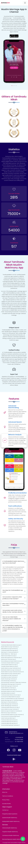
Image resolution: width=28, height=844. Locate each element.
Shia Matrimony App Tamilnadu (8, 677)
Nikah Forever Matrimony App (8, 655)
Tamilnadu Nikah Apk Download (8, 720)
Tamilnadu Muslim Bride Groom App (10, 707)
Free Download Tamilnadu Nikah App (10, 716)
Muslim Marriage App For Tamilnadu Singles (11, 700)
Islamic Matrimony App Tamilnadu (9, 709)
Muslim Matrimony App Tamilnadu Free (10, 668)
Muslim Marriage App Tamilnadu (9, 703)
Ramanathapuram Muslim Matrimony (12, 839)
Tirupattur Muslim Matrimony (10, 831)
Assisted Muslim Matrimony (9, 817)
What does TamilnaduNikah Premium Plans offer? (13, 604)
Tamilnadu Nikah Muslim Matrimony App (10, 645)
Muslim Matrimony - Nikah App (8, 654)
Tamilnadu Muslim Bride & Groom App (10, 695)
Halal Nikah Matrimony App (7, 693)
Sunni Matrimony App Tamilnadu (9, 675)
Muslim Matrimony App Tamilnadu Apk (10, 673)
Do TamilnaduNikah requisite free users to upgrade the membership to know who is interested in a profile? (12, 628)
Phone (6, 737)
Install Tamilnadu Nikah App (7, 718)
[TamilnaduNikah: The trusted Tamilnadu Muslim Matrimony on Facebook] (8, 751)
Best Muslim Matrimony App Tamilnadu (10, 670)
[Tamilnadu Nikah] (5, 3)
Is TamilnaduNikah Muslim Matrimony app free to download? (13, 562)
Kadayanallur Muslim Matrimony (10, 821)
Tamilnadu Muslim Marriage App (9, 650)
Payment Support (9, 741)
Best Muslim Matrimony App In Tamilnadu (11, 691)
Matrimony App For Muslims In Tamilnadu (11, 711)
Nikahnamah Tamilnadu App (8, 659)
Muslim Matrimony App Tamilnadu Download (12, 671)
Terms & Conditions (7, 796)
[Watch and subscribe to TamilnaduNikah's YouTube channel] (19, 751)
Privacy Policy (5, 800)
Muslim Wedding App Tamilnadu (9, 705)
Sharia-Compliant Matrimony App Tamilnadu (12, 698)
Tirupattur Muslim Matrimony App (9, 666)
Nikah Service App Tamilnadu (8, 712)
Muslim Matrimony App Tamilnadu (9, 646)
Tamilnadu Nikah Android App (8, 689)
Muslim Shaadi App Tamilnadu (8, 679)
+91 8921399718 (19, 737)
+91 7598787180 (19, 741)
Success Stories (6, 803)
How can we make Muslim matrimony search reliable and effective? (11, 618)
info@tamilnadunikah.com (16, 733)
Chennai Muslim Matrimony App (9, 664)
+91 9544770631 (19, 739)
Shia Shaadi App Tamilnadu (8, 682)
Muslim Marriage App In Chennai (9, 686)
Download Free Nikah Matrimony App (10, 696)
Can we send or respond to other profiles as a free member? (12, 598)
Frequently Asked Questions (9, 814)
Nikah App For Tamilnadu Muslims (9, 652)
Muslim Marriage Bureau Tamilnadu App (11, 657)
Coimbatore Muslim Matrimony (10, 835)
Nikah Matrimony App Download (9, 648)
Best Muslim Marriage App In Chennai (11, 684)
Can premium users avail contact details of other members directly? (12, 611)
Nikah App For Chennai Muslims (8, 702)
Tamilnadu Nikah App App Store (9, 723)
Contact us (5, 810)
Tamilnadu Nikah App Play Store (9, 721)
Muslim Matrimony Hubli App (8, 687)
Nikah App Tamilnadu (21, 682)
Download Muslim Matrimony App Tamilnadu (12, 714)
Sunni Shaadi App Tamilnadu (8, 680)
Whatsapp (7, 739)
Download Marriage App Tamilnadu (10, 725)
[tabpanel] (14, 61)
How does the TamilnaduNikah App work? (12, 591)
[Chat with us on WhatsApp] (23, 839)
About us (4, 792)
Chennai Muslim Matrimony (9, 828)
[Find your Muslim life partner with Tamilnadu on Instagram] (14, 751)
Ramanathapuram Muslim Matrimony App (11, 661)
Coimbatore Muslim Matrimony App (9, 662)
